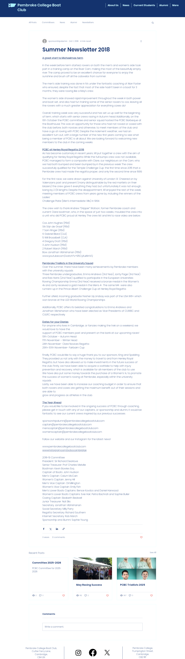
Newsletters (88, 22)
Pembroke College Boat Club (39, 7)
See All (153, 552)
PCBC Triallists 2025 (132, 585)
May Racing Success (89, 585)
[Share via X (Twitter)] (50, 529)
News (62, 22)
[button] (144, 5)
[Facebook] (93, 652)
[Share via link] (63, 529)
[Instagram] (78, 652)
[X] (107, 652)
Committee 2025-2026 (46, 562)
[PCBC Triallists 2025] (136, 569)
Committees (48, 22)
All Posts (33, 22)
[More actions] (141, 41)
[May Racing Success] (92, 569)
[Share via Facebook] (43, 529)
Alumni (73, 22)
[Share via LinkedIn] (57, 529)
